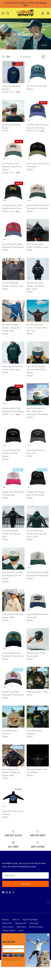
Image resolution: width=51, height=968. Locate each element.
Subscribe (25, 884)
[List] (47, 56)
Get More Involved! (36, 927)
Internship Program (8, 930)
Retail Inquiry (21, 927)
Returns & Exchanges (30, 919)
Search (21, 930)
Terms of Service (8, 927)
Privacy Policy (7, 923)
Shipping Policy (20, 923)
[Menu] (3, 13)
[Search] (9, 13)
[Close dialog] (48, 935)
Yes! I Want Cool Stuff (8, 955)
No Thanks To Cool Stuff (19, 955)
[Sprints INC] (25, 13)
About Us (5, 919)
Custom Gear (33, 923)
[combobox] (5, 950)
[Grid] (43, 56)
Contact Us (16, 919)
